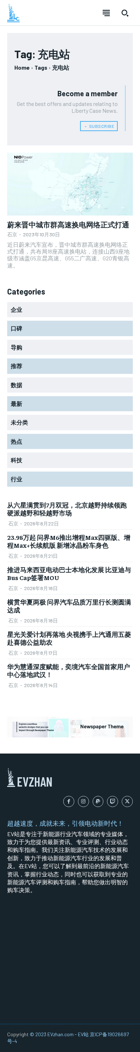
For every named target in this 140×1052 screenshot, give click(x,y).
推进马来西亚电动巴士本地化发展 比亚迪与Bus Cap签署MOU (69, 573)
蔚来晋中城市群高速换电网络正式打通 (68, 224)
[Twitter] (127, 801)
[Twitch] (112, 801)
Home (22, 67)
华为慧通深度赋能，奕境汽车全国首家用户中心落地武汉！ (68, 670)
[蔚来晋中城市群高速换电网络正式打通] (70, 184)
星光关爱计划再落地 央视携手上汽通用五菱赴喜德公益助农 (69, 638)
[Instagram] (83, 801)
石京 (12, 234)
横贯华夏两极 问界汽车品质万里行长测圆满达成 (69, 606)
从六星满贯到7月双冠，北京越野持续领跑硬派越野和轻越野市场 (67, 509)
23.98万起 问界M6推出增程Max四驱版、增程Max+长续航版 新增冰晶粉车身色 (68, 541)
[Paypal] (98, 801)
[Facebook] (68, 801)
